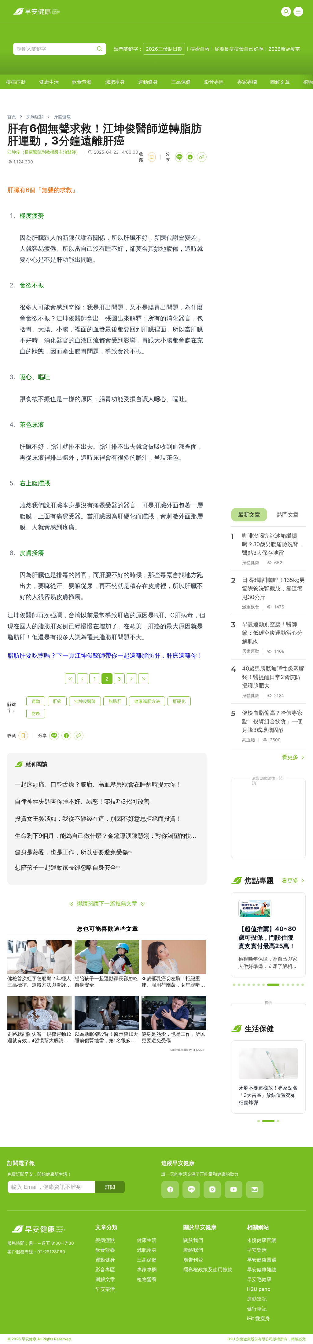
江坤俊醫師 (85, 701)
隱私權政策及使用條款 (207, 1269)
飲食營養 (82, 82)
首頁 (11, 116)
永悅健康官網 (261, 1240)
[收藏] (152, 157)
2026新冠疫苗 (284, 49)
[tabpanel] (268, 643)
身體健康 (62, 116)
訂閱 (110, 1187)
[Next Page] (131, 678)
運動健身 (148, 82)
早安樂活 (105, 1289)
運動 (35, 701)
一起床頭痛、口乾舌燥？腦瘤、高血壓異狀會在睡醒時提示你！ (98, 784)
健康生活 (49, 82)
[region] (268, 934)
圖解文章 (280, 82)
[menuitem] (16, 82)
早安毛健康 (259, 1279)
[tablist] (268, 514)
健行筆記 (257, 1309)
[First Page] (70, 678)
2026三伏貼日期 (164, 49)
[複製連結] (202, 157)
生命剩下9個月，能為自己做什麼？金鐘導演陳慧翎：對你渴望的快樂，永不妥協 (103, 837)
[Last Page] (143, 678)
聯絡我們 (193, 1250)
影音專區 (214, 82)
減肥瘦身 (115, 82)
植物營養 (146, 1279)
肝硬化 (179, 701)
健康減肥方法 (147, 701)
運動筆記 (257, 1299)
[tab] (249, 514)
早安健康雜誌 (261, 1269)
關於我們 (193, 1240)
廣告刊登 (193, 1260)
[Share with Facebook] (190, 157)
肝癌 (57, 701)
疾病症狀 (16, 82)
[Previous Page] (82, 678)
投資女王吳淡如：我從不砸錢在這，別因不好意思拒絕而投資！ (98, 818)
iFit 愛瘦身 (258, 1318)
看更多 (290, 757)
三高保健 (181, 82)
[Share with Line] (179, 157)
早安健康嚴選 (261, 1260)
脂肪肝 (115, 701)
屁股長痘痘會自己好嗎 (239, 49)
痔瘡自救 (200, 49)
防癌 (35, 713)
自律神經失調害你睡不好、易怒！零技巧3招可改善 (82, 801)
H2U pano (259, 1289)
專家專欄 (247, 82)
